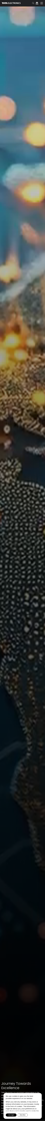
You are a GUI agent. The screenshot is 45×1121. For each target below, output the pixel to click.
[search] (33, 3)
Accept (11, 1115)
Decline (22, 1115)
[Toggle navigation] (41, 3)
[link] (11, 3)
